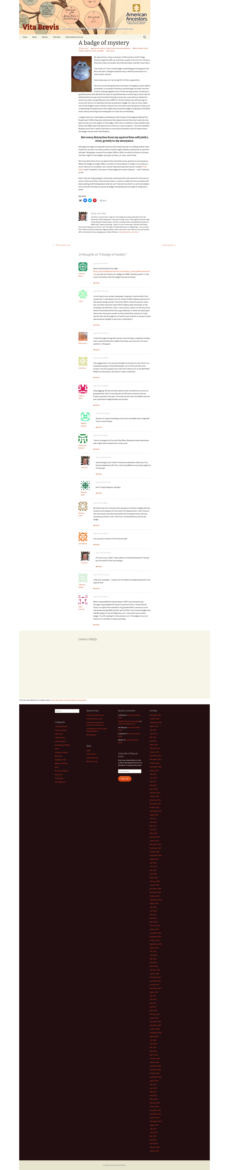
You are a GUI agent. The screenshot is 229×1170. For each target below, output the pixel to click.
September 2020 (156, 855)
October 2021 (154, 807)
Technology (59, 778)
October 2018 (154, 940)
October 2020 (154, 852)
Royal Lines (59, 774)
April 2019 (153, 918)
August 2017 (154, 992)
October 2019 (154, 896)
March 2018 (154, 966)
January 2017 (154, 1018)
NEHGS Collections (61, 763)
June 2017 (153, 999)
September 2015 (156, 1077)
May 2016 (153, 1047)
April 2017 (153, 1007)
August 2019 (154, 903)
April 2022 (153, 785)
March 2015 (154, 1099)
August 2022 (154, 770)
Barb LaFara (82, 343)
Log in (88, 750)
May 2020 (153, 870)
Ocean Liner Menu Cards (95, 715)
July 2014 (153, 1129)
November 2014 (155, 1114)
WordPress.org (91, 761)
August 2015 (154, 1081)
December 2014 (155, 1110)
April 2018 (153, 962)
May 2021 (153, 826)
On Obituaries (91, 735)
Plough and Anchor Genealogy (128, 721)
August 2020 (154, 859)
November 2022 (155, 759)
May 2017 (153, 1003)
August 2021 (154, 815)
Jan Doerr (111, 51)
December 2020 (155, 844)
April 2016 (153, 1051)
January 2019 (154, 929)
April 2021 (153, 829)
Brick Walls (138, 48)
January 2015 (154, 1106)
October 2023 (154, 719)
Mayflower (58, 756)
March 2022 (154, 789)
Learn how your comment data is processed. (68, 700)
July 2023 (153, 730)
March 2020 (154, 877)
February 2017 (155, 1014)
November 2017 (155, 981)
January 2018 (154, 973)
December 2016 (155, 1021)
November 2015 (155, 1069)
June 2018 (153, 955)
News (57, 767)
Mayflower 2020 (60, 760)
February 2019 (155, 925)
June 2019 (153, 911)
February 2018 (155, 970)
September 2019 (156, 900)
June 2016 (153, 1044)
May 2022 (153, 781)
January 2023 (154, 752)
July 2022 (153, 774)
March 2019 (154, 922)
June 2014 (153, 1132)
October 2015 (154, 1073)
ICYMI (57, 749)
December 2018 (155, 933)
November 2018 (155, 937)
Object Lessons (90, 51)
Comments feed (92, 758)
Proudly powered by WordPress (114, 1165)
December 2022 (155, 756)
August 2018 (154, 948)
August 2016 (154, 1036)
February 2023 (155, 748)
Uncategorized (60, 782)
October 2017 (154, 985)
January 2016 (154, 1062)
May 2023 (153, 737)
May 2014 (153, 1136)
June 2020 (153, 866)
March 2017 (154, 1010)
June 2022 (153, 778)
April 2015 (153, 1095)
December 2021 (155, 800)
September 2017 (156, 988)
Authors (45, 37)
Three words (169, 245)
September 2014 (156, 1121)
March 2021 (154, 833)
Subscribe (56, 37)
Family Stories (111, 48)
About (34, 37)
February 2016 (155, 1058)
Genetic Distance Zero (94, 719)
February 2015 (155, 1103)
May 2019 (153, 914)
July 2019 (153, 907)
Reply (98, 283)
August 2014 (154, 1125)
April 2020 (153, 874)
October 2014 (154, 1118)
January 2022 (154, 796)
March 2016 (154, 1055)
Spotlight (100, 51)
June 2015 (153, 1088)
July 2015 (153, 1084)
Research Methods (123, 48)
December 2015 (155, 1066)
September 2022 (156, 767)
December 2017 (155, 977)
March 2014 (154, 1143)
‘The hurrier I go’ (61, 245)
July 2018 (153, 951)
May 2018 (153, 959)
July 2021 (153, 818)
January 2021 (154, 841)
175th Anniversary (61, 726)
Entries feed (90, 754)
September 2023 (156, 722)
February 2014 (155, 1147)
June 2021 (153, 822)
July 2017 (153, 996)
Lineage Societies (61, 752)
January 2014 (154, 1151)
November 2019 (155, 892)
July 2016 (153, 1040)
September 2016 (156, 1033)
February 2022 (155, 793)
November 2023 (155, 715)
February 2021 (155, 837)
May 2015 (153, 1092)
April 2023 (153, 741)
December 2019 (155, 889)
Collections (59, 734)
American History (99, 48)
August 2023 (154, 726)
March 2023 (154, 745)
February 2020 (155, 881)
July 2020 (153, 863)
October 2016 (154, 1029)
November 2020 (155, 848)
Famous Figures (60, 741)
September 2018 (156, 944)
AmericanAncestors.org (74, 37)
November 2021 (155, 804)
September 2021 (156, 811)
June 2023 (153, 733)
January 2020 (154, 885)
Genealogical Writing (62, 745)
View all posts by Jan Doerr (129, 232)
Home (25, 37)
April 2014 (153, 1140)
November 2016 (155, 1025)
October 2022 (154, 763)
